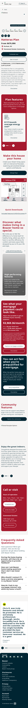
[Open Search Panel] (19, 3)
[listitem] (14, 622)
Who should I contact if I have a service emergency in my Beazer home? (12, 579)
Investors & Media (7, 663)
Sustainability (6, 665)
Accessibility (5, 678)
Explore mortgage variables (14, 346)
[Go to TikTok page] (11, 657)
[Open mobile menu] (2, 3)
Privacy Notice (6, 686)
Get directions (9, 525)
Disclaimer (14, 88)
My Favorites (5, 697)
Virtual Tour (14, 173)
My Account (5, 696)
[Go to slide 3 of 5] (9, 145)
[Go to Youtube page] (18, 657)
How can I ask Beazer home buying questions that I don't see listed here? (11, 570)
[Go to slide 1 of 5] (7, 145)
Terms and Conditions (8, 676)
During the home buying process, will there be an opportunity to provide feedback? (11, 560)
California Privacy (7, 688)
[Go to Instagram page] (7, 657)
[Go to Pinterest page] (22, 657)
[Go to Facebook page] (3, 657)
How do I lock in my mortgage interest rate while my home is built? (11, 587)
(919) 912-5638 (9, 510)
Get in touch (14, 59)
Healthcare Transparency (9, 680)
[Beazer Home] (7, 3)
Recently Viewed (7, 699)
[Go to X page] (14, 657)
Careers (4, 667)
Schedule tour (14, 54)
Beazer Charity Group (8, 669)
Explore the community (14, 419)
